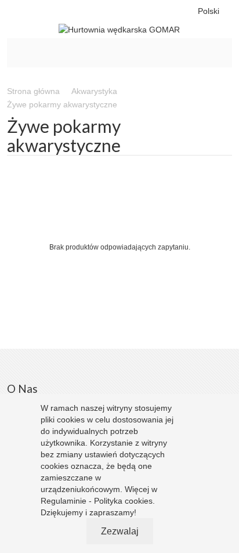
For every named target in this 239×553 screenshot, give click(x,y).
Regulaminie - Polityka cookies (97, 500)
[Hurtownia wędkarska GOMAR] (119, 29)
